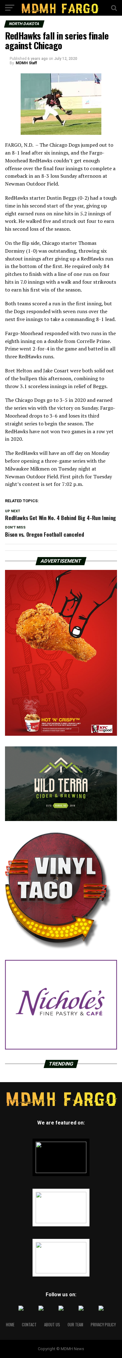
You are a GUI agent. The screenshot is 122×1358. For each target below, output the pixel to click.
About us (52, 1325)
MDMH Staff (26, 63)
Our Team (75, 1325)
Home (10, 1325)
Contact (29, 1325)
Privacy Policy (103, 1325)
